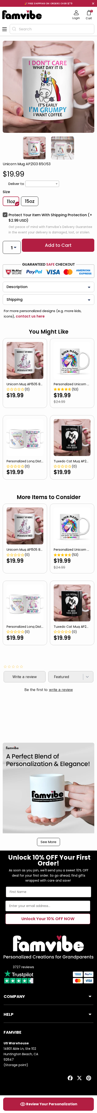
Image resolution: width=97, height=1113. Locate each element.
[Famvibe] (22, 15)
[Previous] (3, 148)
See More (48, 841)
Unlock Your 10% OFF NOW (47, 918)
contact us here (30, 316)
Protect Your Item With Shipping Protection (50, 217)
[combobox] (52, 29)
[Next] (93, 148)
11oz (11, 201)
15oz (30, 201)
